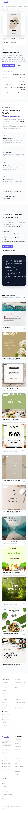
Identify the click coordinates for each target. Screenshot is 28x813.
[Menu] (25, 2)
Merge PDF (4, 702)
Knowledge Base (19, 761)
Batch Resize (18, 699)
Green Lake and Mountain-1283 (10, 541)
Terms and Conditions (7, 789)
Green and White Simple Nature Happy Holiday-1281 (11, 603)
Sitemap (4, 799)
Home (3, 6)
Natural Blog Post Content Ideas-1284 (11, 511)
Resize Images (5, 687)
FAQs (16, 774)
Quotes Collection (19, 766)
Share (7, 42)
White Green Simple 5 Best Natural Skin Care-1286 (12, 450)
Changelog (17, 749)
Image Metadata (6, 693)
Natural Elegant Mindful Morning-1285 (11, 480)
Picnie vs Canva (5, 761)
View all (23, 298)
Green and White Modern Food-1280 (11, 633)
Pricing (3, 783)
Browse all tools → (6, 749)
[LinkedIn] (3, 753)
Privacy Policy (5, 791)
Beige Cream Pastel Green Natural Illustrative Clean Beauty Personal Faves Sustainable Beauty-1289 (11, 358)
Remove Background (20, 682)
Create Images (5, 682)
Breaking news (6, 327)
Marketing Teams (6, 714)
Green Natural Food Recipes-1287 (11, 419)
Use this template (9, 65)
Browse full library (17, 10)
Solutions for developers (9, 250)
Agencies (4, 722)
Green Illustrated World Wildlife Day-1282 (11, 572)
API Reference (6, 246)
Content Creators (6, 725)
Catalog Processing (19, 707)
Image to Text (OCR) (20, 685)
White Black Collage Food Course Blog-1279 (11, 664)
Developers (4, 727)
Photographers (5, 719)
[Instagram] (6, 753)
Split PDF (4, 707)
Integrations (18, 746)
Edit (20, 65)
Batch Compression (20, 702)
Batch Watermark (19, 705)
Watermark (4, 690)
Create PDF (4, 699)
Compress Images (6, 685)
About (3, 781)
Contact (4, 786)
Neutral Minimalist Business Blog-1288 (11, 388)
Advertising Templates (11, 6)
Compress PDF (5, 705)
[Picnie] (5, 2)
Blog (16, 763)
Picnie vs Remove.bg (7, 769)
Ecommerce (5, 717)
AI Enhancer (18, 687)
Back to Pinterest (7, 10)
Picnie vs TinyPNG (6, 766)
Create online (18, 769)
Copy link (14, 42)
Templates (17, 771)
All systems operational (8, 808)
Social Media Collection (23, 6)
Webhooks (17, 751)
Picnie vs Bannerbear (7, 763)
